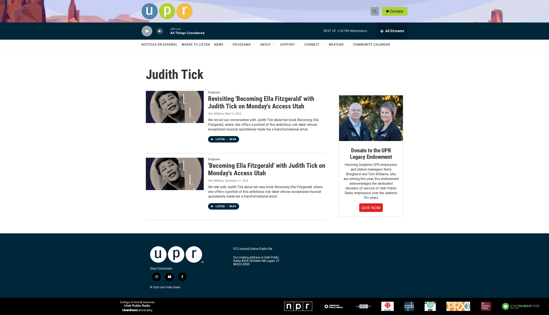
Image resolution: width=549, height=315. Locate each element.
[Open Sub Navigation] (226, 44)
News (218, 44)
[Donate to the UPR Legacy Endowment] (371, 118)
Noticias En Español (159, 44)
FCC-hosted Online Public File (252, 248)
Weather (336, 44)
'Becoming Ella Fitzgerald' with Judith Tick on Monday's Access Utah (266, 169)
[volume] (159, 31)
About (265, 44)
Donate (396, 11)
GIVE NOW (371, 207)
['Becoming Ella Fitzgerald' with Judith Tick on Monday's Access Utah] (175, 174)
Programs (242, 44)
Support (287, 44)
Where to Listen (196, 44)
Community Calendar (371, 44)
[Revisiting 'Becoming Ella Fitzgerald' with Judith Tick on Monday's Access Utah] (175, 107)
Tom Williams (216, 113)
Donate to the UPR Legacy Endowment (371, 153)
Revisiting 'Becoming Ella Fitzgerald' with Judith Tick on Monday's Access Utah (261, 102)
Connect (312, 44)
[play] (146, 31)
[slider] (166, 31)
